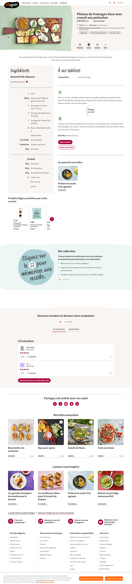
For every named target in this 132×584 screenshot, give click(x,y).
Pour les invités (115, 33)
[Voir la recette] (21, 438)
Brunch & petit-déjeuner (98, 33)
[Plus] (110, 356)
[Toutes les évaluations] (81, 21)
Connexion (120, 3)
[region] (66, 578)
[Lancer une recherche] (110, 3)
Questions (74, 329)
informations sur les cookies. (45, 582)
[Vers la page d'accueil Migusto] (11, 3)
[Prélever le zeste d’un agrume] (81, 488)
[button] (22, 365)
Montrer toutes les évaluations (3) (34, 380)
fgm (28, 364)
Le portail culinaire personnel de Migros (21, 513)
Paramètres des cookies (78, 562)
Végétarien (83, 33)
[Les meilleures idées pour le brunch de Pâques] (51, 488)
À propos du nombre (27, 82)
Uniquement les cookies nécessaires (91, 579)
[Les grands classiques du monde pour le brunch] (21, 488)
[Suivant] (52, 219)
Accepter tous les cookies (114, 579)
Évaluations (59, 329)
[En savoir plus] (68, 186)
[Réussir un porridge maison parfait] (111, 488)
